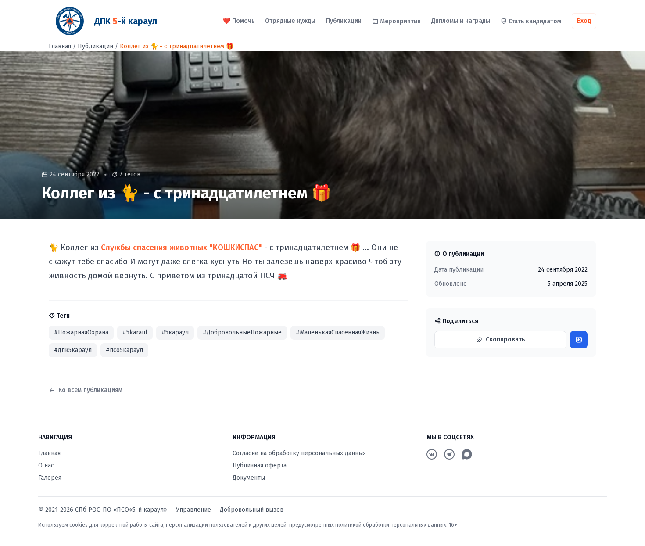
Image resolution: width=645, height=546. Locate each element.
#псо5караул (124, 350)
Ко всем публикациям (90, 390)
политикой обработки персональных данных (390, 525)
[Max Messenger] (467, 454)
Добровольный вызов (251, 510)
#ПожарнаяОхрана (81, 332)
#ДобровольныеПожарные (242, 332)
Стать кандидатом (535, 21)
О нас (46, 465)
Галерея (49, 477)
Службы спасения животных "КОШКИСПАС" (182, 247)
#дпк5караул (73, 350)
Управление (193, 510)
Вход (584, 21)
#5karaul (134, 332)
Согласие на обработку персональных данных (299, 453)
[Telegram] (449, 454)
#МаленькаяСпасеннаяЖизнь (338, 332)
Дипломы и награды (460, 21)
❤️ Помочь (238, 21)
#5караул (175, 332)
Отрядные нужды (290, 21)
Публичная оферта (260, 465)
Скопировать (505, 339)
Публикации (344, 21)
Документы (249, 477)
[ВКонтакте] (431, 454)
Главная (60, 46)
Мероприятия (400, 21)
